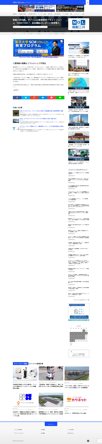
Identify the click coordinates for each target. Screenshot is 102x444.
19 (76, 338)
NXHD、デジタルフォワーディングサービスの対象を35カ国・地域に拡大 (38, 118)
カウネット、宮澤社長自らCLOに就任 (75, 413)
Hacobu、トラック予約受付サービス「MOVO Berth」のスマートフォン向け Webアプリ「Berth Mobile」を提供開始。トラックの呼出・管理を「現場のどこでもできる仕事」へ (78, 262)
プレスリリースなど (23, 382)
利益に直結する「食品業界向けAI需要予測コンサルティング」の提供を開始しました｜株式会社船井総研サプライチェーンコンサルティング (78, 205)
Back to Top (51, 424)
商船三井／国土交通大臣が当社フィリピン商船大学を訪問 (78, 225)
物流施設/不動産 (22, 14)
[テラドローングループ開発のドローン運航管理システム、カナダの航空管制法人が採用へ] (16, 128)
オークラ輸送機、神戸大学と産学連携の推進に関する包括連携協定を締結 (78, 186)
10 (71, 335)
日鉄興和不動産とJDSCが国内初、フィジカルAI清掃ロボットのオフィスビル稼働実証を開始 (24, 386)
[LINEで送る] (60, 97)
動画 (50, 382)
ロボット (29, 382)
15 (83, 335)
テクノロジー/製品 (42, 14)
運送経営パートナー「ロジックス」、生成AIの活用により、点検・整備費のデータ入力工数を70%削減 (78, 219)
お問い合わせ (70, 433)
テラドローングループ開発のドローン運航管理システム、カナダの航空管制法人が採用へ (42, 126)
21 (81, 338)
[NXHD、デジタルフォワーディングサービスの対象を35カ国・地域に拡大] (16, 121)
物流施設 (81, 383)
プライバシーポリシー (19, 433)
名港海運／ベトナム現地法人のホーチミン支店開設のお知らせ (78, 173)
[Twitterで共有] (25, 97)
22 (83, 338)
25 (73, 340)
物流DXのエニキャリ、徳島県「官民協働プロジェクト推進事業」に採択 (78, 231)
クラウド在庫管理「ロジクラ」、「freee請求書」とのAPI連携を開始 (78, 199)
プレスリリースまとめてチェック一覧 (81, 299)
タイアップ (76, 14)
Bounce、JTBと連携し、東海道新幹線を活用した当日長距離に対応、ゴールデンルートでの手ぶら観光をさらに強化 (78, 275)
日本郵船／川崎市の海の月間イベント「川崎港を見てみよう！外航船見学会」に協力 (78, 243)
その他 (82, 14)
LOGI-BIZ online (19, 440)
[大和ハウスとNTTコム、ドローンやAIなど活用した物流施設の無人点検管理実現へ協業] (16, 113)
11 (73, 335)
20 (78, 338)
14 (81, 335)
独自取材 (15, 14)
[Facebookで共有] (17, 97)
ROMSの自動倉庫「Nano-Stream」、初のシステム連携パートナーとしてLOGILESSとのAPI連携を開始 (78, 179)
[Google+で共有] (34, 97)
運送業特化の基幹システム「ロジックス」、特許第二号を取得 (78, 269)
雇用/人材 (50, 14)
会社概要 (43, 433)
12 (76, 335)
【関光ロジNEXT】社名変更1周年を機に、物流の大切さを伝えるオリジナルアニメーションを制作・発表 (78, 212)
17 (71, 338)
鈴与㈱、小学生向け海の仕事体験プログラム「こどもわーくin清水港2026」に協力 (78, 294)
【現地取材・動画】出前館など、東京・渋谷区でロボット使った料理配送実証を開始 (51, 385)
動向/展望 (55, 409)
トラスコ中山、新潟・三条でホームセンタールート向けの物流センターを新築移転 (77, 386)
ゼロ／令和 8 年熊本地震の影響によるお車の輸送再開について (78, 282)
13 (78, 335)
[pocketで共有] (51, 97)
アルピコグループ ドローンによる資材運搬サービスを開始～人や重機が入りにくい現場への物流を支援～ (78, 192)
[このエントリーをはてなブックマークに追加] (43, 97)
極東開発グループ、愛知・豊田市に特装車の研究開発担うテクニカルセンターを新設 (51, 413)
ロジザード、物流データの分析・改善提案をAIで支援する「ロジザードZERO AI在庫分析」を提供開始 (78, 237)
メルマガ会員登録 (18, 429)
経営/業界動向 (57, 14)
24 (71, 340)
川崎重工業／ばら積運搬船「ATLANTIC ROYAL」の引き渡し (78, 249)
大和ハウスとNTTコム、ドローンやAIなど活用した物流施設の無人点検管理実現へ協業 (41, 110)
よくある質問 (70, 429)
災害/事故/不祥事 (32, 14)
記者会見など (54, 382)
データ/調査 (65, 14)
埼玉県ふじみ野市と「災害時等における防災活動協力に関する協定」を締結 (78, 288)
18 (73, 338)
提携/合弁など (30, 409)
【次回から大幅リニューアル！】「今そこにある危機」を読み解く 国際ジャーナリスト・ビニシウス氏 (78, 92)
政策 (71, 14)
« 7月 (71, 344)
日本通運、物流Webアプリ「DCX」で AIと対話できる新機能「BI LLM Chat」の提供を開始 (78, 255)
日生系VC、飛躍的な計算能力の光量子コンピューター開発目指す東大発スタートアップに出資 (25, 413)
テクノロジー (68, 383)
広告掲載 (43, 429)
